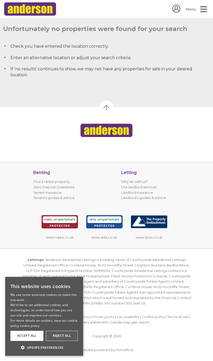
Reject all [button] (62, 335)
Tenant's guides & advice (54, 198)
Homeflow (125, 350)
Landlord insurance (137, 192)
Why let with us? (134, 181)
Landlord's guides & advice (143, 198)
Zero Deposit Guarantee (54, 187)
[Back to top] (106, 130)
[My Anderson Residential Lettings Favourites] (176, 11)
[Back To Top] (106, 108)
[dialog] (44, 316)
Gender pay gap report (129, 322)
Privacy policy (104, 317)
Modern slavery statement (85, 322)
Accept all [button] (27, 335)
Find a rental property (51, 181)
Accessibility (129, 317)
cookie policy (29, 325)
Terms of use (177, 317)
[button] (44, 347)
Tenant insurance (47, 192)
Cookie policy (153, 317)
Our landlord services (139, 187)
